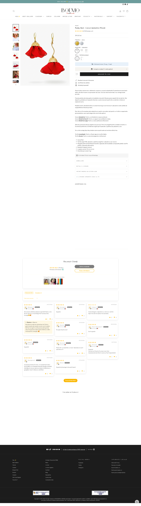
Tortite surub (82, 58)
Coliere (57, 16)
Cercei (49, 16)
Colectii (87, 16)
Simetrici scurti (82, 51)
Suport (110, 16)
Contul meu (48, 477)
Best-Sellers (28, 16)
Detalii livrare (82, 166)
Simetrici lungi (86, 51)
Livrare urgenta (49, 467)
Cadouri (39, 16)
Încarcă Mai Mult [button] (70, 380)
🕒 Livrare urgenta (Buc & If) (88, 176)
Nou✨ (17, 16)
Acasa (76, 25)
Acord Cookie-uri (115, 467)
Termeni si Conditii (115, 465)
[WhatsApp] (137, 502)
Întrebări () (38, 293)
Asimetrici (77, 51)
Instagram (80, 467)
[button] (79, 31)
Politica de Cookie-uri (116, 470)
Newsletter (48, 475)
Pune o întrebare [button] (84, 270)
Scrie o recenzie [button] (84, 266)
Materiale (98, 16)
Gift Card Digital (17, 477)
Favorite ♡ (121, 16)
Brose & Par (67, 16)
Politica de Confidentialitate (118, 472)
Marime (81, 47)
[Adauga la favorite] (77, 74)
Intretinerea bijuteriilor (86, 171)
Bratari (78, 16)
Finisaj (80, 40)
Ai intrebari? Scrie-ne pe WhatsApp (88, 155)
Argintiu (82, 43)
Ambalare (80, 160)
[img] (28, 305)
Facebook (80, 462)
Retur (47, 462)
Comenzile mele (49, 479)
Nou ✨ (14, 460)
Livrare (47, 465)
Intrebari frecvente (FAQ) (52, 460)
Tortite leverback (77, 58)
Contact (48, 470)
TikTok (80, 465)
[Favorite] (123, 11)
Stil (81, 55)
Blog (47, 472)
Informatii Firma (115, 462)
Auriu (77, 43)
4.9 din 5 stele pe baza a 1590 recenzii (74, 449)
